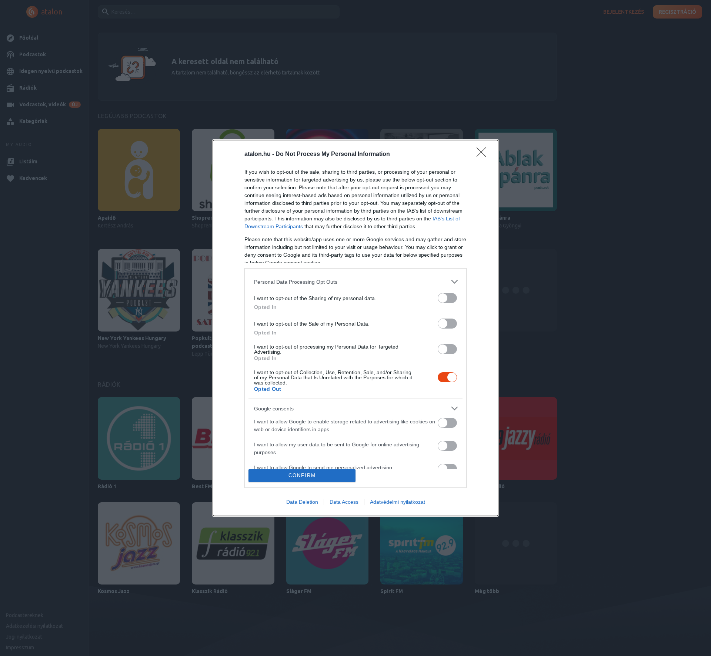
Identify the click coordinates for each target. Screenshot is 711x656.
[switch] (447, 298)
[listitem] (355, 282)
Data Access (344, 502)
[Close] (484, 154)
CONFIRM (302, 475)
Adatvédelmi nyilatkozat (397, 502)
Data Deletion (302, 502)
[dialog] (355, 328)
